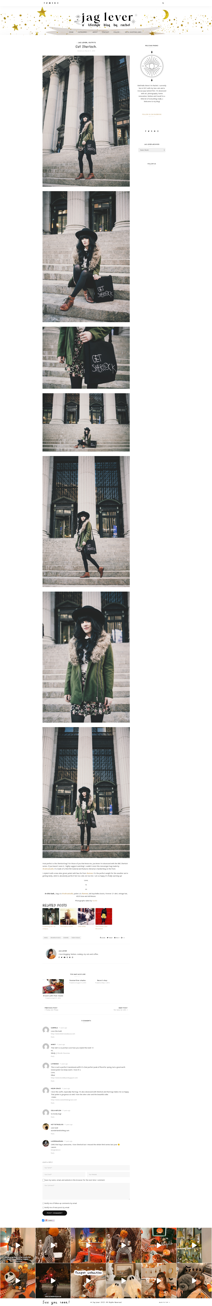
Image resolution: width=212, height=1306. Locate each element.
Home (71, 32)
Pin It (117, 938)
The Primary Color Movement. (101, 927)
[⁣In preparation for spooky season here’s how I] (123, 1280)
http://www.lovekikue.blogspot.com (64, 1078)
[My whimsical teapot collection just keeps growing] (88, 1280)
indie (46, 937)
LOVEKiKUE (55, 1064)
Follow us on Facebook (151, 114)
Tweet (110, 938)
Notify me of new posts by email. (56, 1207)
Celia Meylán (56, 1110)
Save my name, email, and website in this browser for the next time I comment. (75, 1180)
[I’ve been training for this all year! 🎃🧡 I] (17, 1245)
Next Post (121, 1009)
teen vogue (76, 937)
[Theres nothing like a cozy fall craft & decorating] (88, 1245)
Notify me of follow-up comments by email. (60, 1203)
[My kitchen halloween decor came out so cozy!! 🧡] (158, 1280)
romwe (66, 937)
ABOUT (95, 32)
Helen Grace (56, 1088)
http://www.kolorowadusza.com (63, 1034)
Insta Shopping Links (133, 32)
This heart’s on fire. (66, 926)
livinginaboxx (56, 1150)
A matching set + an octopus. (49, 927)
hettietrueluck (57, 1124)
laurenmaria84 (57, 1141)
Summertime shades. (77, 980)
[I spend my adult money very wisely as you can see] (194, 1280)
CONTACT (105, 32)
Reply (52, 1037)
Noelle (94, 900)
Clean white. (82, 926)
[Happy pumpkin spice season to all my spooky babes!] (53, 1245)
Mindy (53, 1044)
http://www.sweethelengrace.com (64, 1100)
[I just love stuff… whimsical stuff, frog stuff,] (194, 1245)
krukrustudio (56, 937)
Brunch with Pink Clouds (53, 996)
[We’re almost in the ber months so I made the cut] (158, 1245)
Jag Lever (82, 42)
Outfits (92, 42)
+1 (124, 938)
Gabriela (54, 1028)
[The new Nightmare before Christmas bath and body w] (17, 1280)
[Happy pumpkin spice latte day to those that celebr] (123, 1245)
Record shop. (102, 980)
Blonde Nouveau (63, 1053)
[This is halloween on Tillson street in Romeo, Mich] (53, 1280)
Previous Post (52, 1009)
